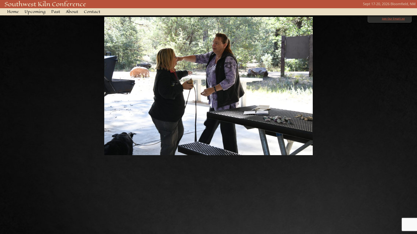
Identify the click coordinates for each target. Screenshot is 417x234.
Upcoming (35, 12)
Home (13, 12)
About (72, 12)
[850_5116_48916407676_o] (208, 84)
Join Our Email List (393, 19)
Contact (92, 12)
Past (55, 12)
